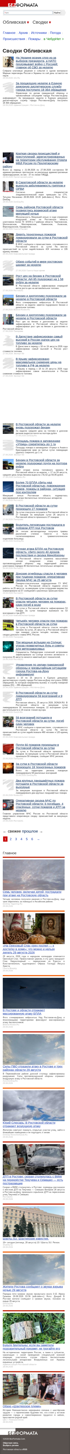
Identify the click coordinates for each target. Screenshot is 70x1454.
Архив (23, 33)
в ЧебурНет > (54, 39)
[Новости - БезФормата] (19, 4)
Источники (39, 33)
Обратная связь (10, 1443)
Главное (9, 33)
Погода (55, 33)
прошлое (30, 831)
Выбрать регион (11, 1445)
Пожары (34, 39)
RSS (25, 1449)
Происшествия (14, 39)
